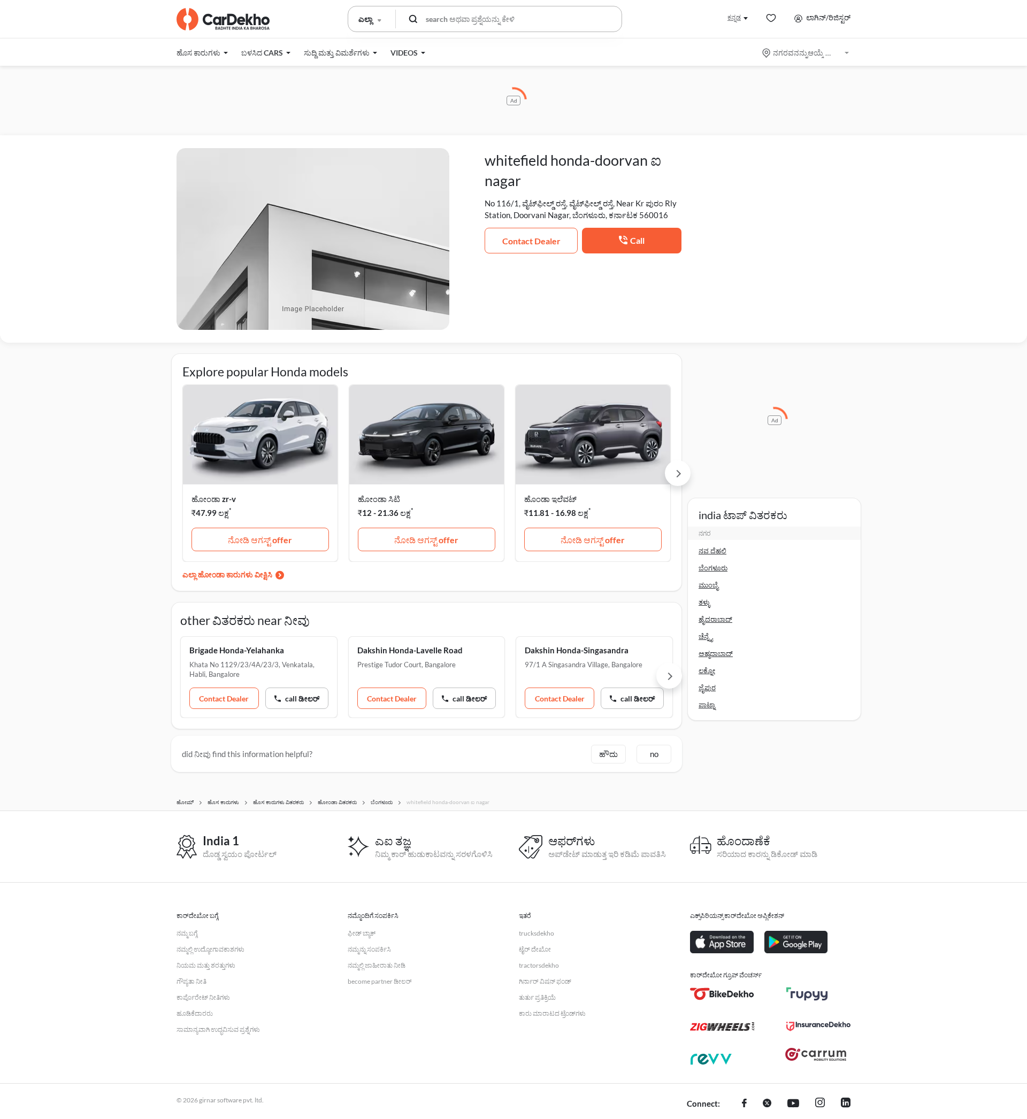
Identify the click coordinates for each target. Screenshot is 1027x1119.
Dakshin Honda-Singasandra (577, 650)
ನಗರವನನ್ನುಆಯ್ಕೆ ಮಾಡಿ (806, 52)
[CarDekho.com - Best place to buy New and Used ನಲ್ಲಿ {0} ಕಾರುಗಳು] (223, 19)
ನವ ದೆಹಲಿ (712, 550)
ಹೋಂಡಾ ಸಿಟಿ (379, 499)
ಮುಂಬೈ (708, 585)
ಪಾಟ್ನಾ (707, 704)
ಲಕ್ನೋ (707, 670)
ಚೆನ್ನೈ (705, 636)
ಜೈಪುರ (707, 687)
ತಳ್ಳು (704, 602)
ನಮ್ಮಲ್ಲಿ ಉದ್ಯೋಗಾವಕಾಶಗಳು (210, 949)
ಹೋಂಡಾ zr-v (213, 499)
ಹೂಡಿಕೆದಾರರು (195, 1013)
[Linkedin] (845, 1104)
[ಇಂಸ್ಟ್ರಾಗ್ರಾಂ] (820, 1104)
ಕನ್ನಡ (734, 17)
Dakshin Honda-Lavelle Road (410, 650)
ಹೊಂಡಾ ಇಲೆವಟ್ (550, 499)
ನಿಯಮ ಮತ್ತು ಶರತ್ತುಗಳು (206, 965)
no (654, 754)
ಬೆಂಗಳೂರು (713, 568)
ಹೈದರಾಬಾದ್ (715, 619)
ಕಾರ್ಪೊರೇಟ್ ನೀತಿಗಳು (203, 997)
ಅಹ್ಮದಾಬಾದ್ (716, 653)
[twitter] (767, 1104)
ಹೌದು (608, 754)
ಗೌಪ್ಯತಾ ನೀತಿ (191, 981)
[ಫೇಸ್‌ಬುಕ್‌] (744, 1104)
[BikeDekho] (722, 994)
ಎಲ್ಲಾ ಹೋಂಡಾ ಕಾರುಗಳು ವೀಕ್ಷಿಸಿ (227, 574)
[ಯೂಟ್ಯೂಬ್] (793, 1104)
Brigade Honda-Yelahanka (236, 650)
